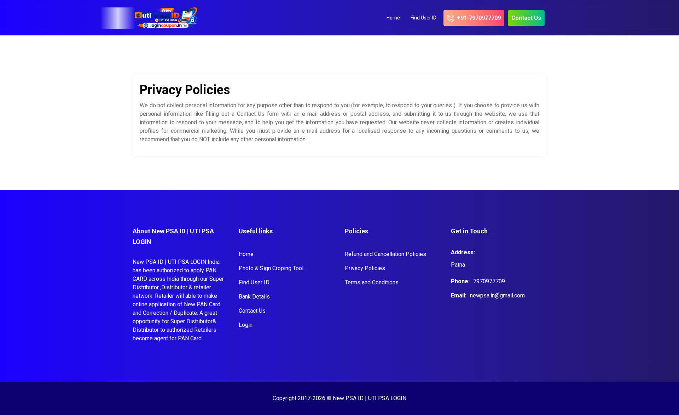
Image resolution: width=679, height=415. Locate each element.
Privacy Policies (365, 268)
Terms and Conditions (372, 282)
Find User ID (423, 18)
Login (246, 325)
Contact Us (252, 310)
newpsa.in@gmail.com (497, 295)
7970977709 (489, 281)
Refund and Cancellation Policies (385, 254)
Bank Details (254, 296)
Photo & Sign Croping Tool (271, 268)
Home (393, 18)
